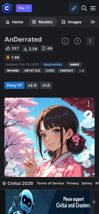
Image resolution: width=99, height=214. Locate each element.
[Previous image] (12, 163)
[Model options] (90, 41)
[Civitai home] (7, 8)
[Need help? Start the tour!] (78, 41)
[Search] (84, 8)
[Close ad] (94, 202)
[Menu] (93, 8)
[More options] (88, 104)
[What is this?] (65, 41)
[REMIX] (88, 114)
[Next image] (86, 163)
